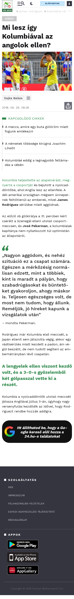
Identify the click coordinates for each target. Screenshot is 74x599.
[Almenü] (21, 3)
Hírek (9, 18)
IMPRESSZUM (16, 495)
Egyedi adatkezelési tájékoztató (31, 511)
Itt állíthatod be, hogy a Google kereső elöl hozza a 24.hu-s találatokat (42, 431)
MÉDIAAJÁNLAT (17, 519)
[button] (69, 11)
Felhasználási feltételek (26, 503)
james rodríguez (30, 11)
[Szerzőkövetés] (28, 98)
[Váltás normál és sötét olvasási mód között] (31, 3)
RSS (10, 487)
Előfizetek (52, 3)
